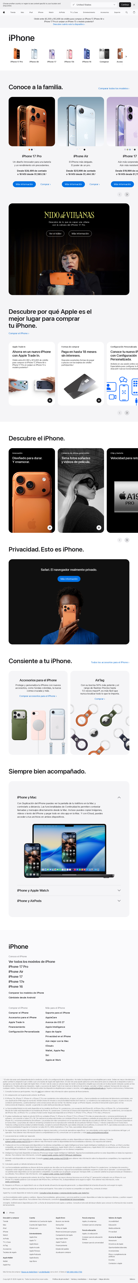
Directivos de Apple (116, 1244)
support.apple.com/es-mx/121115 (46, 1149)
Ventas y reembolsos (78, 1279)
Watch (5, 1235)
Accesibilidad (113, 1221)
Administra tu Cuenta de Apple (40, 1221)
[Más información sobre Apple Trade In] (32, 374)
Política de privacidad (61, 1279)
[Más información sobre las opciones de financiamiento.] (81, 374)
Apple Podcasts (35, 1254)
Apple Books (34, 1258)
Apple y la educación (90, 1234)
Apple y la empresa (89, 1221)
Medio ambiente (114, 1228)
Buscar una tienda (62, 1221)
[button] (93, 5)
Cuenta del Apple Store (37, 1225)
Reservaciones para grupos (66, 1232)
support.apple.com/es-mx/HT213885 (57, 1174)
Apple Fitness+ (34, 1251)
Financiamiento (61, 1245)
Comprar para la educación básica (92, 1238)
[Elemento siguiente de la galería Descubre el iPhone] (127, 540)
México (132, 1279)
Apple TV (32, 1240)
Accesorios (7, 1249)
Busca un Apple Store (29, 1272)
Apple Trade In (61, 1242)
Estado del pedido (62, 1249)
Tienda (5, 1221)
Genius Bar (60, 1225)
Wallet (5, 1261)
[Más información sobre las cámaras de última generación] (81, 490)
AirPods (6, 1239)
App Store (33, 1261)
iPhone (5, 1232)
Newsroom (113, 1240)
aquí (39, 1092)
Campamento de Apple (64, 1235)
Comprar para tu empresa (91, 1225)
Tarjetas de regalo (9, 1252)
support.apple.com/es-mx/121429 (55, 1158)
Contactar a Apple (115, 1263)
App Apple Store (62, 1239)
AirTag (5, 1245)
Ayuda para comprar (63, 1252)
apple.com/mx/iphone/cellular (97, 1133)
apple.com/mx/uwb (12, 1182)
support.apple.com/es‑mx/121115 (17, 1142)
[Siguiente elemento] (126, 56)
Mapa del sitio (104, 1279)
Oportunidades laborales (118, 1247)
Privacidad (113, 1232)
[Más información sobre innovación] (32, 490)
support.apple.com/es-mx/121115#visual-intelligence (61, 1155)
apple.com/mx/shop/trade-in (95, 1088)
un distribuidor (44, 1272)
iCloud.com (33, 1228)
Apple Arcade (34, 1247)
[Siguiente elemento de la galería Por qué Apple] (127, 412)
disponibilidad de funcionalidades (72, 1199)
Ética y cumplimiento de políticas (117, 1255)
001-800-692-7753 (74, 1272)
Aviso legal (93, 1279)
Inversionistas (114, 1251)
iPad (4, 1228)
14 (99, 690)
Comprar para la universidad (93, 1243)
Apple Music (33, 1244)
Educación (112, 1225)
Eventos (112, 1260)
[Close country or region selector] (134, 5)
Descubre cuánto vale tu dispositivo (68, 24)
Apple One (33, 1237)
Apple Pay (7, 1265)
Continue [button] (125, 5)
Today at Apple (61, 1228)
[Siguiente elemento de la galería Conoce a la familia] (127, 194)
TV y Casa (7, 1242)
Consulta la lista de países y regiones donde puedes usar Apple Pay (64, 1193)
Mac (4, 1225)
